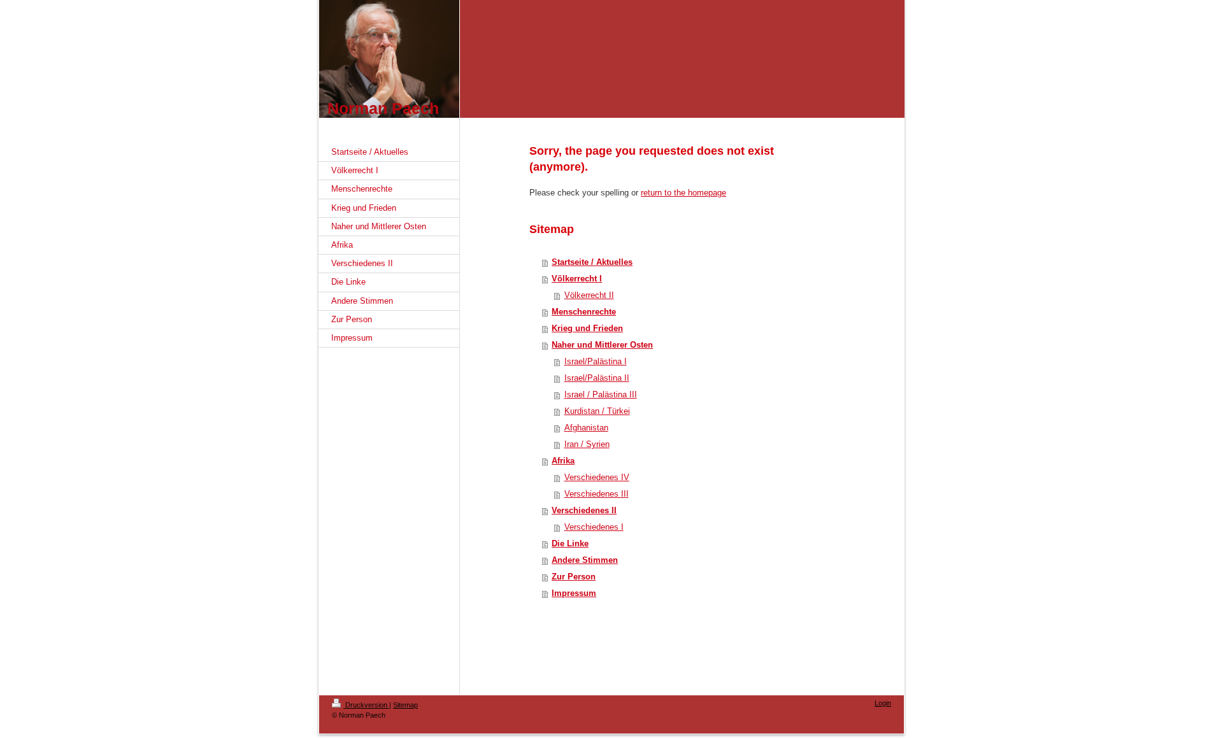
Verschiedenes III (596, 494)
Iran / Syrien (587, 444)
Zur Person (574, 576)
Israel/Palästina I (595, 361)
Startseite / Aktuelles (592, 262)
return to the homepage (683, 192)
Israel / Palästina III (600, 394)
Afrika (563, 460)
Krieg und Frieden (587, 328)
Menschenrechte (584, 311)
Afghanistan (586, 427)
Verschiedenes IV (596, 477)
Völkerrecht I (577, 278)
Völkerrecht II (589, 295)
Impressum (574, 593)
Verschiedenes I (594, 527)
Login (883, 703)
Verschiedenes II (584, 510)
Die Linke (570, 543)
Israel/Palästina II (596, 378)
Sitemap (405, 705)
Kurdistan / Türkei (597, 411)
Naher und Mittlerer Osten (602, 345)
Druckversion (366, 705)
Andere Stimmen (585, 560)
